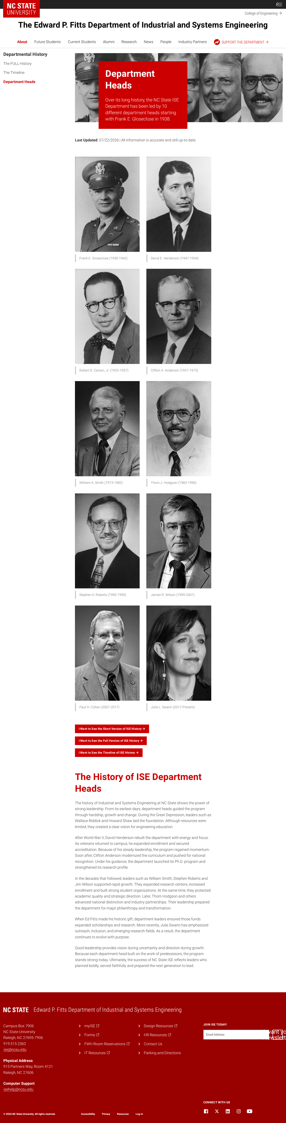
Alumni (109, 42)
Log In (139, 1114)
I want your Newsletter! (278, 1035)
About (22, 42)
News (148, 42)
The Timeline (13, 72)
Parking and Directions (162, 1053)
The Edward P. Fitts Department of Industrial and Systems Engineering (143, 24)
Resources (123, 1114)
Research (129, 42)
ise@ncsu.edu (15, 1049)
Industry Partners (192, 42)
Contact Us (153, 1044)
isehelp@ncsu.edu (18, 1089)
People (165, 42)
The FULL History (17, 63)
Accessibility (88, 1114)
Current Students (82, 42)
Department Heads (19, 81)
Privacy (106, 1114)
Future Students (47, 42)
